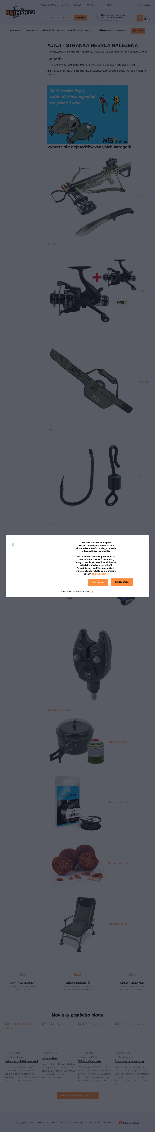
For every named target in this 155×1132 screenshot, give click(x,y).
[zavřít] (144, 540)
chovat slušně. (100, 574)
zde (92, 591)
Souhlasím (122, 582)
